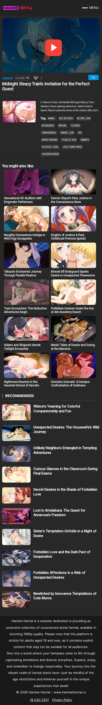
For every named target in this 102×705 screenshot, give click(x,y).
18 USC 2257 (39, 700)
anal (51, 118)
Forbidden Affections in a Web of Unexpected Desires (59, 575)
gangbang (49, 132)
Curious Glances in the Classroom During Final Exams (65, 471)
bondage (48, 125)
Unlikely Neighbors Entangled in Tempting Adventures (65, 450)
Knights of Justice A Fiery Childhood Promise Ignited (68, 236)
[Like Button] (35, 78)
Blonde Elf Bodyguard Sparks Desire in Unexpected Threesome (73, 273)
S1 (93, 77)
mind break (49, 139)
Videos (7, 78)
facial (62, 125)
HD (80, 132)
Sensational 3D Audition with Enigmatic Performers (23, 200)
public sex (69, 139)
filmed (75, 125)
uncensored (50, 154)
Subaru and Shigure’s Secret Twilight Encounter (22, 346)
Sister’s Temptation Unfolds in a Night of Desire (65, 533)
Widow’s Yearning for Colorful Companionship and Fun (56, 408)
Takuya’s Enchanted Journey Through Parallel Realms (23, 273)
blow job (83, 118)
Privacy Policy (62, 700)
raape (85, 139)
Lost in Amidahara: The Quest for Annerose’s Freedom (59, 512)
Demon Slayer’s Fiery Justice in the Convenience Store (71, 200)
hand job (67, 132)
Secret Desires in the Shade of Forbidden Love (65, 491)
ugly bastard (72, 147)
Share (20, 78)
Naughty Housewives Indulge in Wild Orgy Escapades (24, 236)
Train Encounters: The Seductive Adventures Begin (25, 310)
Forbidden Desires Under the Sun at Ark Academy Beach (72, 310)
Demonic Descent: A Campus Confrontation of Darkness (70, 383)
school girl (50, 147)
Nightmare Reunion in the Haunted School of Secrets (21, 383)
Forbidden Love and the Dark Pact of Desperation (61, 554)
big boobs (66, 118)
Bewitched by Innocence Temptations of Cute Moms (65, 595)
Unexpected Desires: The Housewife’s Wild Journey (66, 429)
